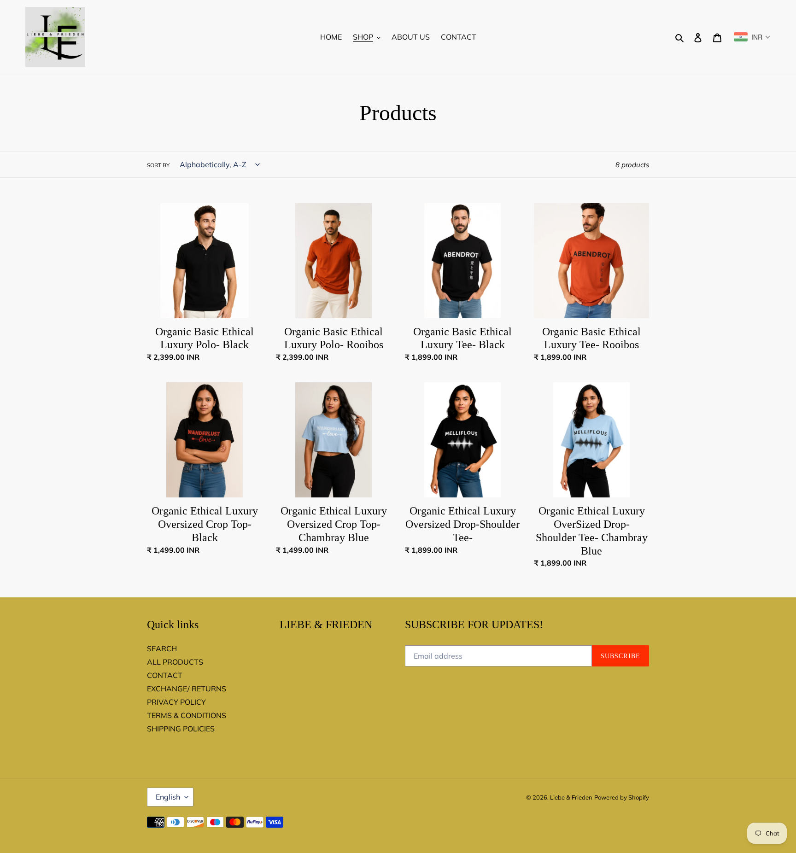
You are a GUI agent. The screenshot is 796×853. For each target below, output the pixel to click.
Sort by (158, 165)
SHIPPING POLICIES (181, 728)
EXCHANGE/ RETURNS (186, 688)
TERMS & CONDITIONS (186, 715)
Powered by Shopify (621, 797)
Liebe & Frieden (571, 797)
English (168, 796)
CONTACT (164, 675)
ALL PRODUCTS (175, 661)
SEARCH (162, 648)
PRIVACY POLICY (176, 702)
